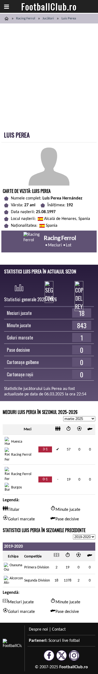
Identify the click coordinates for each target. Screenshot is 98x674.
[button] (6, 6)
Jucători (48, 18)
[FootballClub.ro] (6, 18)
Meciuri (55, 245)
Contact (59, 629)
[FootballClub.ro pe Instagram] (74, 658)
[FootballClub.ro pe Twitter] (61, 658)
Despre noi (38, 629)
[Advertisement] (49, 75)
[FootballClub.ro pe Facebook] (49, 658)
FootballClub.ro (49, 6)
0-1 (45, 479)
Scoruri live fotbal (64, 641)
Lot (68, 245)
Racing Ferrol (25, 18)
